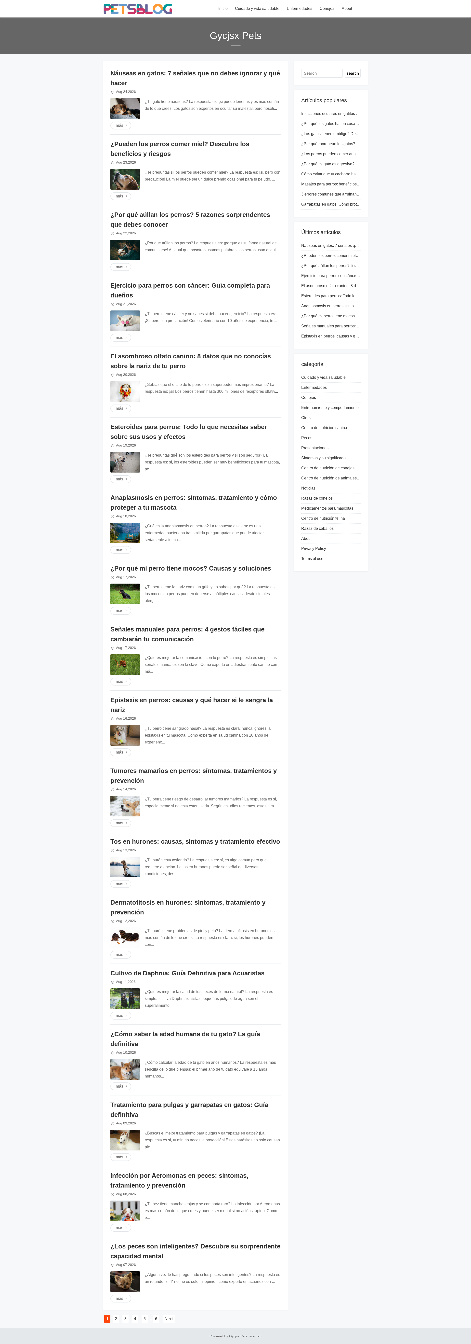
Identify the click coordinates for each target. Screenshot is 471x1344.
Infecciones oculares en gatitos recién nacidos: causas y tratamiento (360, 114)
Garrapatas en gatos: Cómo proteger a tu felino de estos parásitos (358, 204)
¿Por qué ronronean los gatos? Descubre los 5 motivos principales (359, 144)
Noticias (308, 488)
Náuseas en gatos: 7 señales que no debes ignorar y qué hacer (356, 245)
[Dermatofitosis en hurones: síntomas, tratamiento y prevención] (125, 937)
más (119, 125)
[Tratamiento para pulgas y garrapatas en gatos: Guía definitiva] (125, 1140)
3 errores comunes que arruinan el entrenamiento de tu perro (353, 194)
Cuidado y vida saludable (257, 8)
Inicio (223, 8)
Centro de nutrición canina (324, 428)
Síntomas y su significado (323, 458)
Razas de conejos (317, 498)
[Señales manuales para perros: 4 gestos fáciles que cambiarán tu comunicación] (125, 664)
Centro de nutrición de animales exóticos (336, 478)
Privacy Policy (313, 548)
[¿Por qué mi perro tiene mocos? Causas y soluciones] (125, 594)
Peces (306, 438)
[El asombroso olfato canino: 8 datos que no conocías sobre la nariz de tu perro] (125, 391)
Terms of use (312, 559)
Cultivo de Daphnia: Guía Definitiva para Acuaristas (187, 973)
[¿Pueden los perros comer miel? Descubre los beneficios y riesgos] (125, 179)
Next (169, 1319)
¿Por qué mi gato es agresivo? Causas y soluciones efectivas (354, 164)
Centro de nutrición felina (323, 518)
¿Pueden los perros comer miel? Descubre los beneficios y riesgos (359, 255)
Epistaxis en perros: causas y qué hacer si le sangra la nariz (353, 336)
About (347, 8)
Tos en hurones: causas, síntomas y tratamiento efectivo (195, 841)
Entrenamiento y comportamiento (330, 408)
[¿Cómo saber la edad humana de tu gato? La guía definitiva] (125, 1069)
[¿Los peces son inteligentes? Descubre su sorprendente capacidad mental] (125, 1281)
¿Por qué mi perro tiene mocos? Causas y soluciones (190, 568)
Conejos (327, 8)
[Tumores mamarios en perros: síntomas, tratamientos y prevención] (125, 806)
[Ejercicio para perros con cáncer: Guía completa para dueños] (125, 320)
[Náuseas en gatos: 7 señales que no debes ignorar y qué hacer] (125, 108)
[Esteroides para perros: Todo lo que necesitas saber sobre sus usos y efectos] (125, 462)
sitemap (255, 1336)
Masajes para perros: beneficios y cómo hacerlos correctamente (356, 184)
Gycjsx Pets (238, 1336)
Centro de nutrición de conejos (327, 468)
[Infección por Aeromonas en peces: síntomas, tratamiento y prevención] (125, 1211)
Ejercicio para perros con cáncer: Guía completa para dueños (354, 276)
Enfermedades (299, 8)
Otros (306, 418)
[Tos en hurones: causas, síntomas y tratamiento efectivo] (125, 867)
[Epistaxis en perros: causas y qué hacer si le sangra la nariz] (125, 735)
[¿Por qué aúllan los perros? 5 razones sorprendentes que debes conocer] (125, 250)
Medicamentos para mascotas (327, 508)
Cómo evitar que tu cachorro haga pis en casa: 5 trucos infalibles (357, 174)
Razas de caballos (317, 528)
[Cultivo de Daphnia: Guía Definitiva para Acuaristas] (125, 998)
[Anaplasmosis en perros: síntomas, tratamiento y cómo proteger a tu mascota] (125, 533)
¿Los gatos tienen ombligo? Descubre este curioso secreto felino (357, 134)
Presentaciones (314, 448)
